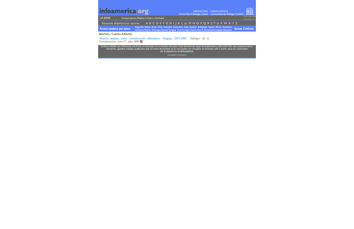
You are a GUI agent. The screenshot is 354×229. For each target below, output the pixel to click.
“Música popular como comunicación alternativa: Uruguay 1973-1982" (143, 38)
